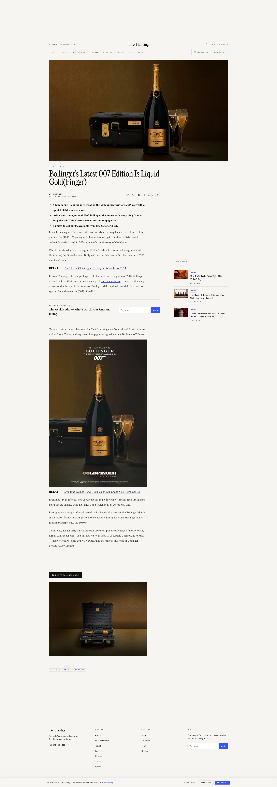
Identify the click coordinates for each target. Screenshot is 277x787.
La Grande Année (110, 281)
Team (144, 746)
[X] (59, 745)
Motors (120, 52)
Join (155, 310)
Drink (62, 166)
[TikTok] (68, 745)
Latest (54, 52)
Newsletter (202, 52)
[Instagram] (50, 745)
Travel (95, 52)
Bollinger (54, 670)
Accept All (222, 783)
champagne (67, 670)
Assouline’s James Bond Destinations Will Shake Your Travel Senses (102, 491)
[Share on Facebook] (139, 195)
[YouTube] (63, 745)
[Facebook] (54, 745)
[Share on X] (133, 195)
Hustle (65, 52)
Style (130, 52)
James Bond (80, 670)
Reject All (206, 783)
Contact (145, 751)
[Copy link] (127, 195)
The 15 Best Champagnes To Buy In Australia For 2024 (95, 268)
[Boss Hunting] (138, 44)
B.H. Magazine (219, 52)
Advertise (145, 740)
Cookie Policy (107, 782)
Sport (141, 52)
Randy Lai (57, 194)
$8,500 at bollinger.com (65, 575)
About (144, 735)
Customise (189, 783)
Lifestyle (107, 52)
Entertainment (80, 52)
